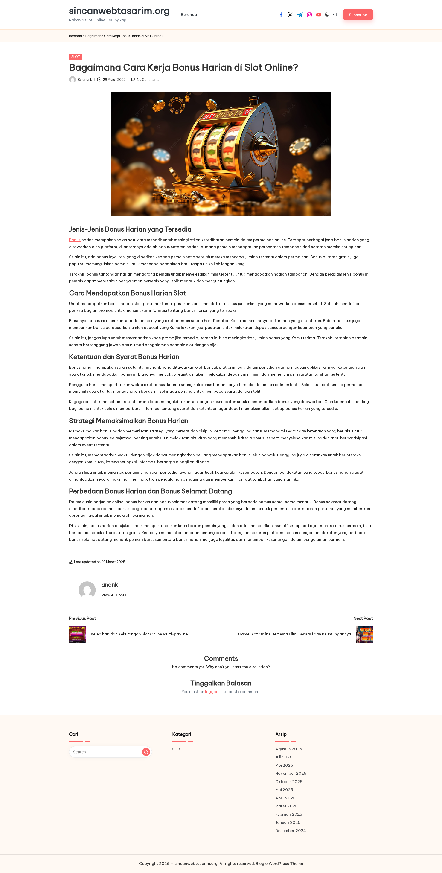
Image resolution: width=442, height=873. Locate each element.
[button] (358, 14)
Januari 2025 (287, 822)
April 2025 (285, 797)
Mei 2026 (284, 765)
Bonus (75, 239)
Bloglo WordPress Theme (279, 863)
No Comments (148, 80)
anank (110, 584)
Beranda (75, 36)
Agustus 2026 (288, 748)
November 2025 (290, 773)
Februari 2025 (288, 814)
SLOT (75, 57)
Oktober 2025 (288, 781)
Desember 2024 (290, 830)
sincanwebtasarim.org (119, 11)
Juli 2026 (283, 757)
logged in (214, 691)
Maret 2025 (286, 806)
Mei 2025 (284, 789)
